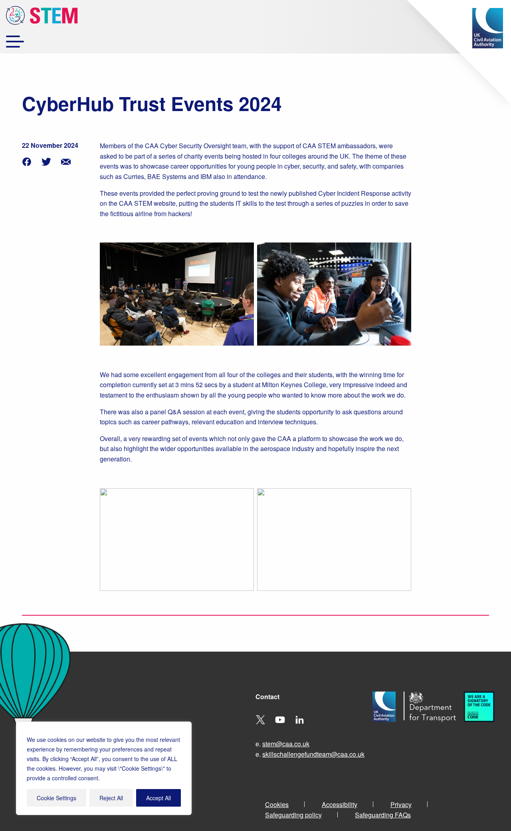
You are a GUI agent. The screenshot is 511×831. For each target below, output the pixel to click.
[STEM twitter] (46, 160)
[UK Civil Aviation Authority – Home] (487, 28)
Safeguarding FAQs (383, 814)
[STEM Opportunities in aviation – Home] (42, 17)
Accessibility (339, 804)
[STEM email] (66, 160)
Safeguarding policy (293, 814)
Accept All (158, 798)
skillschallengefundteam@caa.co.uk (313, 754)
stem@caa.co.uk (285, 743)
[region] (104, 768)
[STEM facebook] (27, 160)
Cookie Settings (56, 798)
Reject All (111, 798)
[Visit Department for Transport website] (434, 728)
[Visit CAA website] (388, 728)
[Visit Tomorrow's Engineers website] (483, 728)
